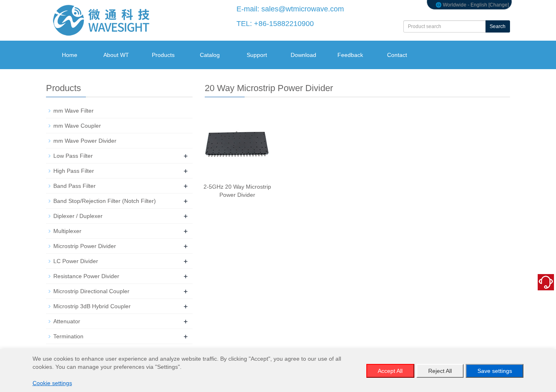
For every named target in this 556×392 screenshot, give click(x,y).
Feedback (350, 55)
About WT (116, 55)
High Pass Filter (73, 171)
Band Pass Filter (74, 186)
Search (498, 26)
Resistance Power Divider (86, 276)
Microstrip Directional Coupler (91, 291)
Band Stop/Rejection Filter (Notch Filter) (104, 201)
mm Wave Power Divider (84, 140)
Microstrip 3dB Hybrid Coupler (92, 306)
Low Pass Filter (73, 155)
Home (69, 55)
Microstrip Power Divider (84, 246)
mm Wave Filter (73, 110)
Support (257, 55)
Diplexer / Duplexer (78, 216)
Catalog (210, 55)
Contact (397, 55)
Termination (68, 336)
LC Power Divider (75, 261)
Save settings (494, 371)
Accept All (390, 371)
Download (303, 55)
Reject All (440, 371)
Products (163, 55)
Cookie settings (52, 383)
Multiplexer (67, 231)
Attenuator (66, 321)
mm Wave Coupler (77, 125)
